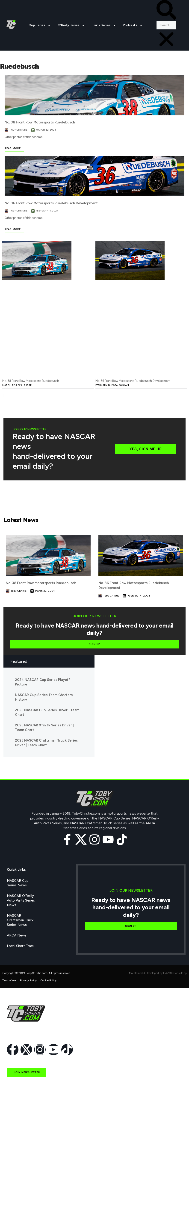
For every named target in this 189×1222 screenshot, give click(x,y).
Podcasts (130, 25)
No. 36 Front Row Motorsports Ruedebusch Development (51, 203)
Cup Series (37, 25)
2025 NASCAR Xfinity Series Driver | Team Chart (44, 727)
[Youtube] (108, 839)
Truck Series (101, 25)
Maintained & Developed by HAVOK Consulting (158, 973)
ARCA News (17, 935)
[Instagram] (94, 839)
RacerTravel (16, 1199)
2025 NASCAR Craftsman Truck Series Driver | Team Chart (46, 742)
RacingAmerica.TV (21, 1178)
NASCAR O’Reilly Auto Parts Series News (21, 900)
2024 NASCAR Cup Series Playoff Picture (42, 682)
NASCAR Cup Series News (18, 883)
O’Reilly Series (68, 25)
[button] (166, 10)
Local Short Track (20, 946)
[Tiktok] (121, 839)
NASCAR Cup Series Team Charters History (44, 697)
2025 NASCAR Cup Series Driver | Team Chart (47, 712)
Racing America (19, 1167)
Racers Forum (18, 1210)
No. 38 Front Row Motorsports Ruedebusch (40, 122)
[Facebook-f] (67, 839)
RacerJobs (15, 1189)
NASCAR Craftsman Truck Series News (20, 920)
